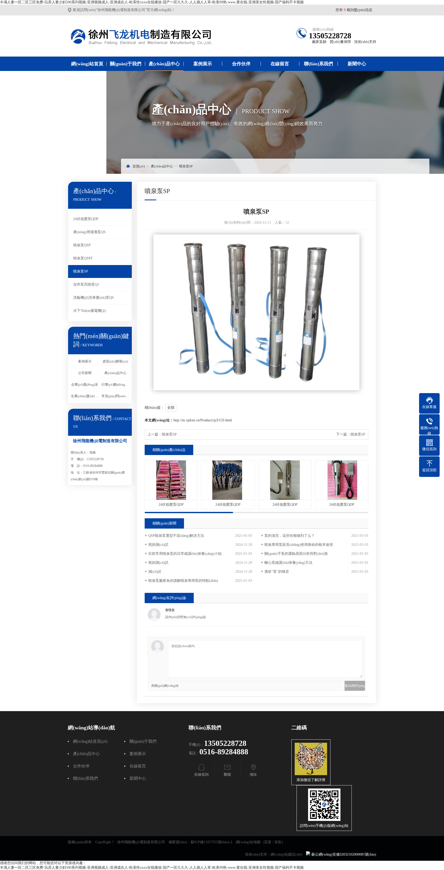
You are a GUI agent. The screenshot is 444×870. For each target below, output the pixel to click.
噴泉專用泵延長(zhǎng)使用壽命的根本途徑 (298, 545)
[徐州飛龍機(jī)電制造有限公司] (149, 36)
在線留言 (280, 63)
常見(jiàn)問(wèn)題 (115, 396)
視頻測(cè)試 (158, 545)
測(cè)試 (154, 572)
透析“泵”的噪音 (276, 572)
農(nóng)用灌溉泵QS (89, 232)
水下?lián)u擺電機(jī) (89, 311)
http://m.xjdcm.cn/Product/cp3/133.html (202, 420)
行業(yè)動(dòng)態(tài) (115, 384)
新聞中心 (357, 63)
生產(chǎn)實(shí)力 (85, 396)
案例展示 (202, 63)
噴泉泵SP (186, 166)
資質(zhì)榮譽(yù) (115, 361)
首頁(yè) (139, 166)
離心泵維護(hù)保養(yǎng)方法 (288, 563)
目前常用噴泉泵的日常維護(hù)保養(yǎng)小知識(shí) (190, 554)
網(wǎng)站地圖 (248, 842)
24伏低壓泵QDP (85, 219)
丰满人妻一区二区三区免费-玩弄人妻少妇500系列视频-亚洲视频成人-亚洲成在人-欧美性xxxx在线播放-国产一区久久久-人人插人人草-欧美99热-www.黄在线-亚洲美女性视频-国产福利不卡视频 (152, 2)
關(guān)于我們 (125, 63)
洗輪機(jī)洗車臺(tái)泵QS (93, 298)
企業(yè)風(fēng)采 (84, 384)
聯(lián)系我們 (318, 63)
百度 (267, 842)
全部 (170, 408)
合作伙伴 (241, 63)
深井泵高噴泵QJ (86, 284)
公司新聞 (84, 373)
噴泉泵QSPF (83, 258)
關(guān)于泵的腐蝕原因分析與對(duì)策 (296, 554)
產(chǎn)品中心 (164, 63)
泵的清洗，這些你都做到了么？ (289, 536)
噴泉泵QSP (82, 245)
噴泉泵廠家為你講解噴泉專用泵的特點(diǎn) (183, 581)
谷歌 (278, 842)
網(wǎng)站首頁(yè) (87, 71)
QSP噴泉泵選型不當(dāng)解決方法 (176, 536)
